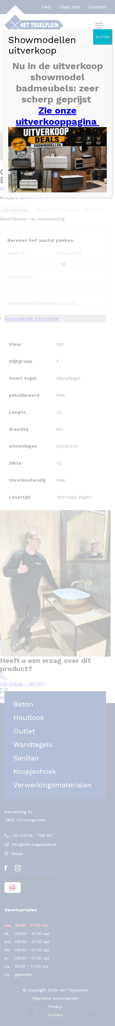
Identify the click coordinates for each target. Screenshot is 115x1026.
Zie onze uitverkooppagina (57, 116)
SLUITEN (103, 37)
